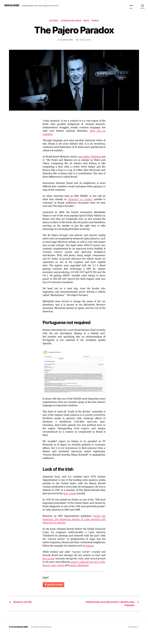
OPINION (95, 20)
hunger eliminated (78, 565)
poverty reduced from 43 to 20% (88, 562)
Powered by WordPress (41, 627)
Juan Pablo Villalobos (89, 156)
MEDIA (86, 20)
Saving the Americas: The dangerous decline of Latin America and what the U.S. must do (74, 519)
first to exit (48, 558)
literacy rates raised (53, 565)
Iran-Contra (69, 493)
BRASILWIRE (11, 5)
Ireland (89, 545)
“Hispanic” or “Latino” (80, 199)
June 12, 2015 (84, 40)
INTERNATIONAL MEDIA (71, 20)
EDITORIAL (54, 20)
